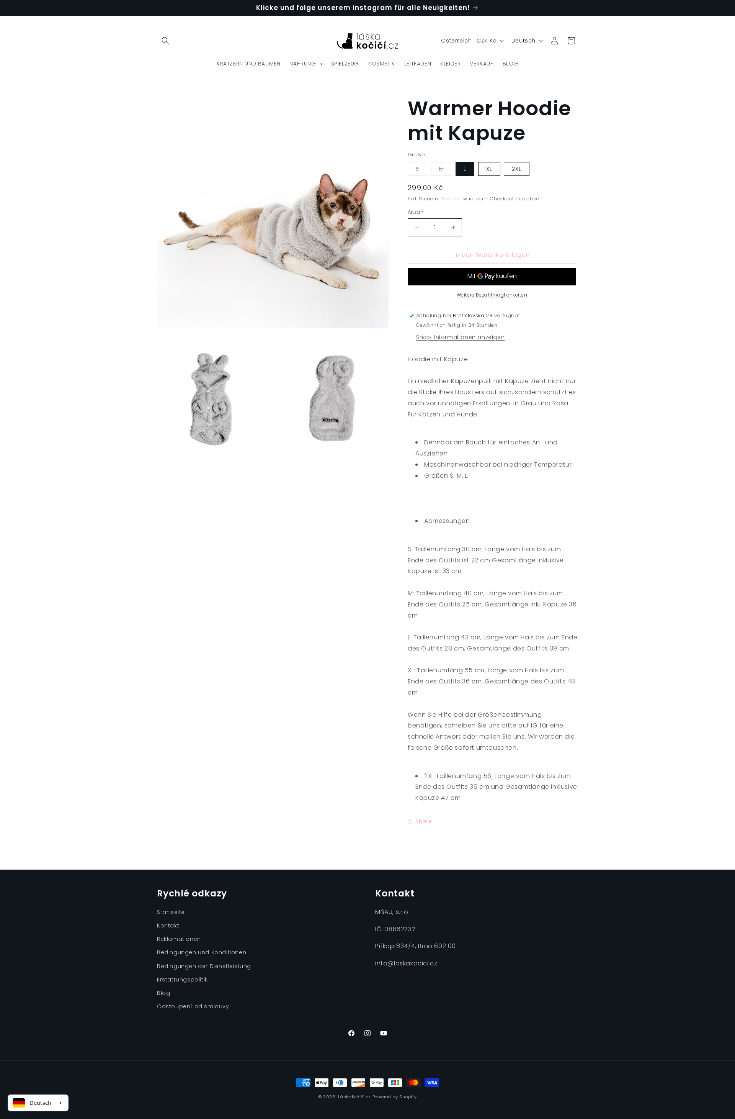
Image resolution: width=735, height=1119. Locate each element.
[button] (165, 40)
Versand (451, 198)
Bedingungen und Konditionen (201, 953)
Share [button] (423, 821)
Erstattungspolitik (182, 979)
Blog (163, 993)
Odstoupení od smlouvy (193, 1006)
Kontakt (168, 925)
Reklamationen (179, 939)
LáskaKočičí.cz (354, 1097)
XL (489, 169)
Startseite (171, 912)
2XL (516, 169)
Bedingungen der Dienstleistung (204, 966)
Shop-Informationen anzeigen (460, 337)
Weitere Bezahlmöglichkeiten (492, 295)
